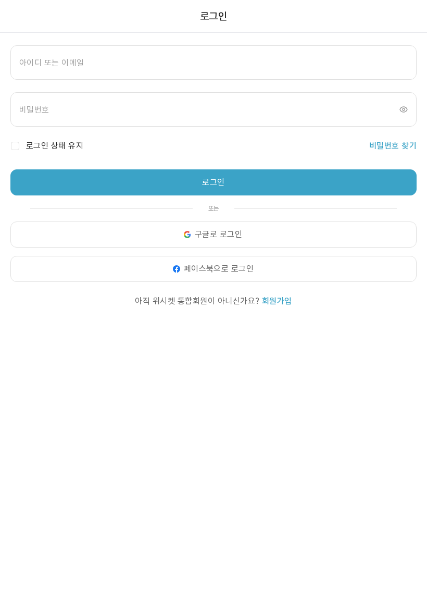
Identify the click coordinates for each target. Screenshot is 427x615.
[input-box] (213, 62)
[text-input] (213, 62)
